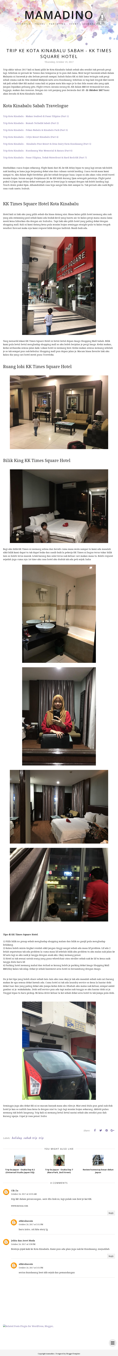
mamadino (59, 14)
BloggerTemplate (73, 1353)
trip (41, 1138)
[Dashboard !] (102, 30)
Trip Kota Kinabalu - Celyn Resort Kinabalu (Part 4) (30, 136)
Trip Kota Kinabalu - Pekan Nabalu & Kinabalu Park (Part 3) (35, 130)
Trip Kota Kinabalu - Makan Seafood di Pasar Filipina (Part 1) (36, 116)
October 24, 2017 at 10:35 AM (24, 1194)
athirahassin (26, 1220)
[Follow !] (100, 34)
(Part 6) (68, 150)
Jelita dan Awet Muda (23, 1240)
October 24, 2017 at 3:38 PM (23, 1244)
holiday (17, 1138)
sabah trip (30, 1138)
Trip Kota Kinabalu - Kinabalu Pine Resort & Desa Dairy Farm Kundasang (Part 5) (47, 143)
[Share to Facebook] (94, 1130)
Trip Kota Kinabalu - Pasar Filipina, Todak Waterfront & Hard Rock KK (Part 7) (45, 157)
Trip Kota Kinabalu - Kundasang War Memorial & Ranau (34, 150)
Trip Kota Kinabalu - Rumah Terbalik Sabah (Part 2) (31, 123)
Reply (111, 1213)
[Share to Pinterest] (106, 1130)
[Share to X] (100, 1130)
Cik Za (14, 1190)
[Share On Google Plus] (112, 1130)
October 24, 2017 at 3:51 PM (31, 1224)
